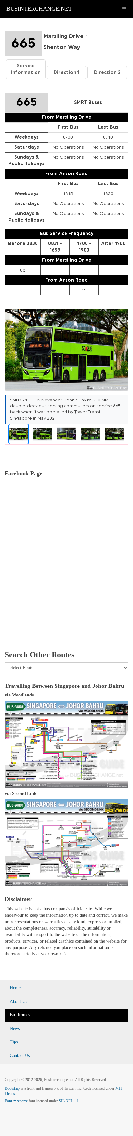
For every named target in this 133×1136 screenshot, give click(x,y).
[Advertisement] (66, 571)
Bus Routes (20, 1015)
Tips (14, 1042)
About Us (18, 1001)
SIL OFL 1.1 (69, 1101)
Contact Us (20, 1055)
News (15, 1028)
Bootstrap (12, 1088)
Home (15, 987)
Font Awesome (16, 1101)
